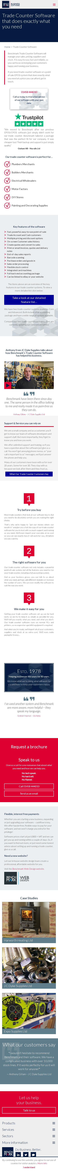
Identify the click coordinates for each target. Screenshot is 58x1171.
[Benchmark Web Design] (16, 877)
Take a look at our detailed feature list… (29, 299)
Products (29, 1123)
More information (29, 1142)
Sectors (29, 1136)
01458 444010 (29, 92)
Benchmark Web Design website (28, 868)
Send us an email (29, 793)
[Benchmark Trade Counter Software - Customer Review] (29, 375)
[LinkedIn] (18, 1154)
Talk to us (29, 1110)
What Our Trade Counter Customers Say (29, 474)
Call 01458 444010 (29, 786)
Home (7, 46)
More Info (42, 1163)
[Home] (11, 0)
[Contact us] (33, 1154)
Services (29, 1129)
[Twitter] (25, 1154)
